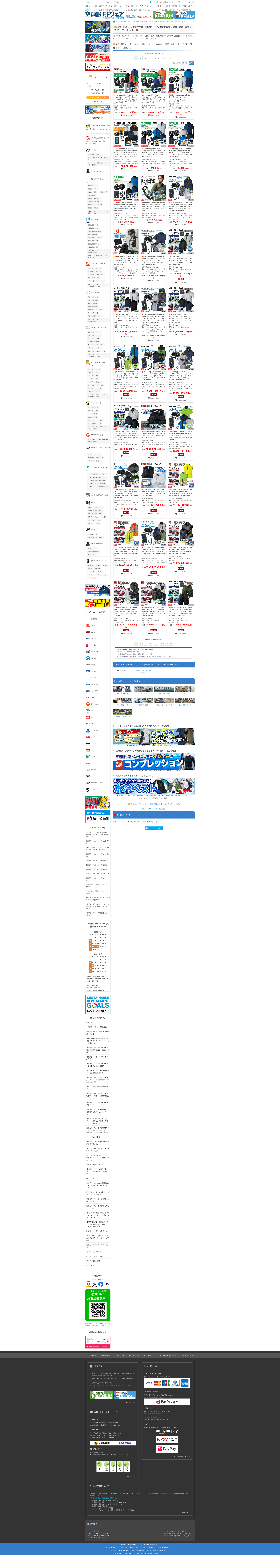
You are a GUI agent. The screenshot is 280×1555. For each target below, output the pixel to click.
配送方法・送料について (94, 1256)
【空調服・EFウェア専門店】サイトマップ (97, 1104)
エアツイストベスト (94, 454)
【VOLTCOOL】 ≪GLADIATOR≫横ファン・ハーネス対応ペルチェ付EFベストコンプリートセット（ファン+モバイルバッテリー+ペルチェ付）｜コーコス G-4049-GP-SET (153, 376)
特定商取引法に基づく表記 (168, 1355)
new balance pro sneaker (95, 537)
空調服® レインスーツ (95, 205)
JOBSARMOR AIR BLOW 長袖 (97, 483)
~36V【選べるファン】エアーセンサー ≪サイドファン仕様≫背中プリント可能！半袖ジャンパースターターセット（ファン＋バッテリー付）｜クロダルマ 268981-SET (180, 318)
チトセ (93, 763)
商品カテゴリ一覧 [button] (104, 6)
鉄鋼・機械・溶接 (122, 705)
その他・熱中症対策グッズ (99, 495)
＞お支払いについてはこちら (181, 1456)
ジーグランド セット (94, 369)
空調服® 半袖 (92, 192)
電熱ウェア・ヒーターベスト (100, 561)
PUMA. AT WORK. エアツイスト (98, 449)
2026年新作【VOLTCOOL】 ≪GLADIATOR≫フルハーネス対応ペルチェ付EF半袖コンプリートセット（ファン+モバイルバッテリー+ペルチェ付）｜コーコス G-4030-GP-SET (181, 376)
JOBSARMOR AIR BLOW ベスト (97, 477)
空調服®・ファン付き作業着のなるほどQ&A (97, 1207)
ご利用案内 (173, 6)
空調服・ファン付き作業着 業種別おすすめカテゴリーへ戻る (155, 804)
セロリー (93, 769)
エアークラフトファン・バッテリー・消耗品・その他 (97, 285)
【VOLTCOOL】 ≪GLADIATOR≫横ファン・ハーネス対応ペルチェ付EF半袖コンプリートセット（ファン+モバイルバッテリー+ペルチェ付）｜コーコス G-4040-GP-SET (126, 493)
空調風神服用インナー (94, 244)
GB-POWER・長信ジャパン (99, 435)
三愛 (92, 710)
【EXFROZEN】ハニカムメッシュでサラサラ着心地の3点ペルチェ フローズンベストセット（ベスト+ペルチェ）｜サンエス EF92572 (153, 492)
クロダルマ (91, 575)
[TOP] (104, 15)
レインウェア (99, 507)
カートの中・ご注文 (97, 97)
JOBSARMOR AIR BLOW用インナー (98, 487)
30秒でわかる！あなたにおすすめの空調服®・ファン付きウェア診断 (97, 1238)
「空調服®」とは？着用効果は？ (97, 1027)
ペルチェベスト (96, 150)
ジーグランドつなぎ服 (94, 388)
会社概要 (89, 1022)
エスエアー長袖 (92, 417)
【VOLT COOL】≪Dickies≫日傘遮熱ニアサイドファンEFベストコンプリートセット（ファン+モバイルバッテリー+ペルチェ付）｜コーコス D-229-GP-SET (153, 551)
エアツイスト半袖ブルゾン (95, 458)
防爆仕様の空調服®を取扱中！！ (97, 1231)
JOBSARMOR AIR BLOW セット (97, 474)
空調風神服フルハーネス (95, 237)
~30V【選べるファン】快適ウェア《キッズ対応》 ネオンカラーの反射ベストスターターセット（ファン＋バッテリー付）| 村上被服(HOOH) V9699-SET (180, 492)
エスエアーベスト (93, 411)
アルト (93, 723)
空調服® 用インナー (94, 198)
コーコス (100, 572)
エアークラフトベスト (94, 271)
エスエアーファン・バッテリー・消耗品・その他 (97, 427)
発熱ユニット (92, 554)
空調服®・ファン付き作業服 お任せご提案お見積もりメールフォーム (97, 1112)
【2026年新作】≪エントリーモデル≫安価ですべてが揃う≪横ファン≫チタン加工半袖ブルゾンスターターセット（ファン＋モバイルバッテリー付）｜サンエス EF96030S (153, 99)
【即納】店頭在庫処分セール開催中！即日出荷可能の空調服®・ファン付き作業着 (97, 140)
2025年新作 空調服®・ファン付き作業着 (97, 886)
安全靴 (93, 529)
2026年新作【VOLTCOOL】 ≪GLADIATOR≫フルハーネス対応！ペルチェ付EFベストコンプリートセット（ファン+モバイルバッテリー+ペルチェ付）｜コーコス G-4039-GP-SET (153, 318)
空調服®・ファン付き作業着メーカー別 (97, 879)
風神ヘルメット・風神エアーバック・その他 (97, 256)
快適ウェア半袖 (92, 303)
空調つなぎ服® (92, 195)
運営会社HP (120, 1355)
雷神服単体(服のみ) (93, 551)
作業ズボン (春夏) (93, 517)
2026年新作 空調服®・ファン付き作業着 (97, 892)
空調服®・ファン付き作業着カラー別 (97, 874)
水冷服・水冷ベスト (97, 171)
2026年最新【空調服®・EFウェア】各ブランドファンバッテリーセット (98, 128)
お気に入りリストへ (98, 101)
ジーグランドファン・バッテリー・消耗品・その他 (97, 395)
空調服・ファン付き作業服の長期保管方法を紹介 (97, 1143)
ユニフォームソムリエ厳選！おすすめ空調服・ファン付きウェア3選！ (97, 1185)
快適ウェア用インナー (94, 316)
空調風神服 (94, 220)
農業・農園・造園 (164, 693)
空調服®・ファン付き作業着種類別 (97, 865)
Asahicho (94, 756)
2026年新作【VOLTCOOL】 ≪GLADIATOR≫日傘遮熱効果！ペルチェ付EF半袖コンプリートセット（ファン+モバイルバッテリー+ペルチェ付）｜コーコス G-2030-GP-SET (153, 260)
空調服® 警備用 (93, 208)
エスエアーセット (93, 407)
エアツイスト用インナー (95, 461)
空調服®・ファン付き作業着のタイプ (97, 860)
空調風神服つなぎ (93, 241)
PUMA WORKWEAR (97, 782)
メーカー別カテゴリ (98, 612)
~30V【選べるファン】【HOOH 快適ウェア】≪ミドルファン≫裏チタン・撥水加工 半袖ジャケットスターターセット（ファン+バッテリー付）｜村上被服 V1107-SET (153, 611)
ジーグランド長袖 (93, 379)
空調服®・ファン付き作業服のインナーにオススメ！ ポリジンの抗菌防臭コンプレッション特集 (97, 1130)
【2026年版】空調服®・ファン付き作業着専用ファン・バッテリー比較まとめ (97, 1040)
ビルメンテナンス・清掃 (164, 705)
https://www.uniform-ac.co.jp (100, 1535)
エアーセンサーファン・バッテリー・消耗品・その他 (97, 355)
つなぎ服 (104, 517)
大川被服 (93, 658)
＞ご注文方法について (129, 1402)
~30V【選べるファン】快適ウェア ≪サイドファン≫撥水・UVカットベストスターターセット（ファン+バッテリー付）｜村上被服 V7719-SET (180, 550)
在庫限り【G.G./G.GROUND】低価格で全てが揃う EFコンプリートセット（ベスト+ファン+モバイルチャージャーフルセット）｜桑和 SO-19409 (181, 98)
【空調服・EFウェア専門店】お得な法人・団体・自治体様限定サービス (97, 1096)
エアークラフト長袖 (94, 278)
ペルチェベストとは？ (94, 1178)
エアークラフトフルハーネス (96, 281)
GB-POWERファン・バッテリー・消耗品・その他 (98, 440)
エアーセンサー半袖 (94, 338)
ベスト (93, 750)
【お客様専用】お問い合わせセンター (97, 1088)
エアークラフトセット (94, 268)
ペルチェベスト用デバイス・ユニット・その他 (97, 164)
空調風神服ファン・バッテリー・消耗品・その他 (97, 251)
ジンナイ (93, 743)
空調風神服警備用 (93, 247)
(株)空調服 (94, 619)
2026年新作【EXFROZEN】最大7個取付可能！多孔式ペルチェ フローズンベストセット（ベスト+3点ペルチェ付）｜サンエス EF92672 (153, 434)
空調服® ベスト (93, 189)
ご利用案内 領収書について (152, 1419)
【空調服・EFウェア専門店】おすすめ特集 (97, 914)
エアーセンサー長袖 (94, 341)
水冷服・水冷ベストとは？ (95, 1164)
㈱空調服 (97, 568)
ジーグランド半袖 (93, 375)
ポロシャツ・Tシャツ (94, 520)
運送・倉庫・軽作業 (185, 705)
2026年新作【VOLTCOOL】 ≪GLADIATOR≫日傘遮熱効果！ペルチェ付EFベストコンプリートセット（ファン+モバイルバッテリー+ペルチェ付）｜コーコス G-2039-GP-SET (181, 206)
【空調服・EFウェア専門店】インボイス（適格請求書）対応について (97, 1171)
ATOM (93, 1265)
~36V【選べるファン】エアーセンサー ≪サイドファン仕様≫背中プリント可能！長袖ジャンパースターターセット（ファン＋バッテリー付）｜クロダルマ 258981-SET (126, 435)
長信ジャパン (95, 704)
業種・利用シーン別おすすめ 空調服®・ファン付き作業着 (98, 899)
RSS (87, 1265)
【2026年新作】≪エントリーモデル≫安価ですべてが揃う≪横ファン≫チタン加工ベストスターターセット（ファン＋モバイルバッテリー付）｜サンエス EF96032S (126, 99)
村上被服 (90, 565)
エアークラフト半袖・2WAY (96, 274)
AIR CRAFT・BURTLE (98, 263)
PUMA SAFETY (92, 534)
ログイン (174, 2)
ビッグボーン (92, 578)
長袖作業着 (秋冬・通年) (95, 510)
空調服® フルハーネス (95, 201)
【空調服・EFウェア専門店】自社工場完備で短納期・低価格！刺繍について (97, 1050)
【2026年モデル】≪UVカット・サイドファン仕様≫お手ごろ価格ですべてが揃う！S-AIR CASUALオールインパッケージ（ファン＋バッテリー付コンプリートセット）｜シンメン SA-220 (126, 152)
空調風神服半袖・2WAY (95, 231)
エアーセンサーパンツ (94, 348)
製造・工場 (143, 693)
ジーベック (91, 572)
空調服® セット (93, 186)
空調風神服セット (93, 225)
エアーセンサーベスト (94, 335)
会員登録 (98, 83)
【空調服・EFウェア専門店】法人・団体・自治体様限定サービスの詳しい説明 (97, 1079)
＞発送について (131, 1476)
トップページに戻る (155, 828)
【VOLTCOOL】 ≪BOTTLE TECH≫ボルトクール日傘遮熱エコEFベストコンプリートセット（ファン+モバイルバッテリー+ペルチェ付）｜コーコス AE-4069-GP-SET (126, 376)
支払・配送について (150, 1355)
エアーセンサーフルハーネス (96, 351)
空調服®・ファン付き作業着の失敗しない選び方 (97, 1200)
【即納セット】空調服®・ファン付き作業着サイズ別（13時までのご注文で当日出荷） (98, 906)
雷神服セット (92, 548)
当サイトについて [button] (153, 6)
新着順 (185, 63)
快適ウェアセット (93, 297)
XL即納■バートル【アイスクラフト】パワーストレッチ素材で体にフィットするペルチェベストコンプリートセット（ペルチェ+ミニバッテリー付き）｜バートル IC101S (126, 260)
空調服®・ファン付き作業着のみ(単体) (97, 855)
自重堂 (90, 568)
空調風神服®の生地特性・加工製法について (97, 1033)
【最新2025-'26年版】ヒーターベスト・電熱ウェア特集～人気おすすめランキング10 (97, 1121)
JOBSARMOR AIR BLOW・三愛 (98, 468)
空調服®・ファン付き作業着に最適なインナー (97, 842)
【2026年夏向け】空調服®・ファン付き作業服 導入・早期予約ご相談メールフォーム (97, 1224)
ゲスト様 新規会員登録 (160, 2)
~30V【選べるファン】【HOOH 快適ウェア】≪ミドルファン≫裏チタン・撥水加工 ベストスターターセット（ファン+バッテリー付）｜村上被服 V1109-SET (126, 611)
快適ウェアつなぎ (93, 313)
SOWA (98, 565)
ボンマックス (95, 776)
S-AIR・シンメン (96, 403)
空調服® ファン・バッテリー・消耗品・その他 (98, 212)
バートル (93, 625)
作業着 (93, 503)
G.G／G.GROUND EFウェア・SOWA (97, 364)
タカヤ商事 (94, 691)
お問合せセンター (188, 6)
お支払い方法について (94, 1252)
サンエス (105, 565)
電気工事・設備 (143, 705)
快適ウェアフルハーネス (95, 309)
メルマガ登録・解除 (93, 1261)
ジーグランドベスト (94, 372)
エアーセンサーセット (94, 332)
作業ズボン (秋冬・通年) (95, 513)
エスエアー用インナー (94, 423)
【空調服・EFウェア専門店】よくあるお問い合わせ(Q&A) (97, 1065)
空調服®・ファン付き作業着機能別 (97, 869)
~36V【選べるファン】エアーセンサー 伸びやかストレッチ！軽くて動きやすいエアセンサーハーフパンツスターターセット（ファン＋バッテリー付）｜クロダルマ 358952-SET (180, 611)
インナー (90, 523)
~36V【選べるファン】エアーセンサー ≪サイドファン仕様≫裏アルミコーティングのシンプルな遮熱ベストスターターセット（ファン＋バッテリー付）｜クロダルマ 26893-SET (180, 260)
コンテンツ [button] (137, 6)
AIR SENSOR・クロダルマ (99, 327)
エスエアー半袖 (92, 414)
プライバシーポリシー (187, 1355)
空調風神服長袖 (92, 234)
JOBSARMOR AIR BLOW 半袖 (97, 480)
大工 (185, 693)
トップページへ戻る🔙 (155, 809)
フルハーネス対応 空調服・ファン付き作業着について (97, 1072)
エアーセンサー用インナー (95, 345)
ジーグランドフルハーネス (95, 385)
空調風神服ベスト (93, 228)
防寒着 (90, 507)
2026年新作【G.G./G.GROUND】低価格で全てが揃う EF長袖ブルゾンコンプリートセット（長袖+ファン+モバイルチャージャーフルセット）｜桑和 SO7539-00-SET (181, 152)
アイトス (93, 671)
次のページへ (165, 58)
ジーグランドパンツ (94, 391)
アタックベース (102, 575)
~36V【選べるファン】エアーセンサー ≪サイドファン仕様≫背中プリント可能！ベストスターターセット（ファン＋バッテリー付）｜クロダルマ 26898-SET (126, 318)
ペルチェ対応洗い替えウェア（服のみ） (97, 159)
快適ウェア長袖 (92, 306)
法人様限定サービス (106, 1355)
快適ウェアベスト (93, 300)
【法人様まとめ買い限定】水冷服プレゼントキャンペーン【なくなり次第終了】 (97, 1215)
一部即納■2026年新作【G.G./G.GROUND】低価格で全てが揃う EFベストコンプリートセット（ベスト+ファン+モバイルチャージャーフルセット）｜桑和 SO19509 (126, 206)
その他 (98, 523)
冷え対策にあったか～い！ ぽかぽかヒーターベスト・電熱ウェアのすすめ (97, 1157)
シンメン (94, 789)
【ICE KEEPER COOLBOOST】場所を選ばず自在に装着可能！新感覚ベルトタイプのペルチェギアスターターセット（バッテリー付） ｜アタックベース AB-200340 (153, 206)
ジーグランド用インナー (95, 382)
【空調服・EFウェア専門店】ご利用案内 (97, 1058)
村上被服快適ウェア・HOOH (100, 292)
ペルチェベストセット (94, 154)
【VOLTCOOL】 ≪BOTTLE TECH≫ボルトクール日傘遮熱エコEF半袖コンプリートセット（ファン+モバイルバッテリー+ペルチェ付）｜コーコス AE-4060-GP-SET (181, 435)
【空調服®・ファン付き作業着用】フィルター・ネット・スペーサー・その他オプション (98, 834)
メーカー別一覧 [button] (121, 6)
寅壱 (92, 717)
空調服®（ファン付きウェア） (96, 180)
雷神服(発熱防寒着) (97, 543)
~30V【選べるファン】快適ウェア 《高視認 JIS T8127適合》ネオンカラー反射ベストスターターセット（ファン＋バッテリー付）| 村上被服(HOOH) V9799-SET (126, 551)
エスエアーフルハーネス (95, 420)
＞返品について (185, 1512)
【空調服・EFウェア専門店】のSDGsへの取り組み (97, 1150)
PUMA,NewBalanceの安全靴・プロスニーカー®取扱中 (97, 1193)
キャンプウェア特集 (93, 1137)
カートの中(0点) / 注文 (187, 2)
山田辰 (93, 737)
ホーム (91, 6)
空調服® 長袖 (104, 192)
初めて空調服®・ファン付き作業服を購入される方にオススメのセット (97, 849)
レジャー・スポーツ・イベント (122, 718)
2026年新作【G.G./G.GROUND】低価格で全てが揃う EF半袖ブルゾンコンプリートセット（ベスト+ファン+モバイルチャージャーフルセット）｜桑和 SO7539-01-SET (153, 152)
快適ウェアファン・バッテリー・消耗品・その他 (97, 320)
